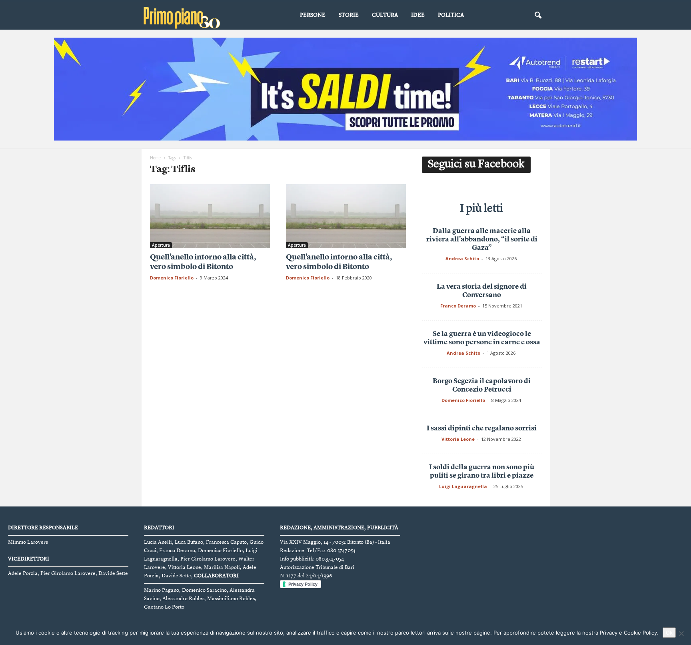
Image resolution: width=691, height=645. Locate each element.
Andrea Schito (462, 258)
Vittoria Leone (458, 439)
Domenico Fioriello (172, 278)
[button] (538, 15)
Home (155, 158)
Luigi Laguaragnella (463, 486)
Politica (451, 15)
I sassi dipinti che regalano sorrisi (482, 428)
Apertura (161, 245)
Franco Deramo (458, 306)
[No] (681, 633)
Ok (669, 632)
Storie (349, 15)
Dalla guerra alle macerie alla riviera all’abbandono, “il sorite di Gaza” (481, 239)
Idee (418, 15)
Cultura (385, 15)
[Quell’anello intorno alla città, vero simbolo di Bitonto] (210, 216)
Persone (313, 15)
